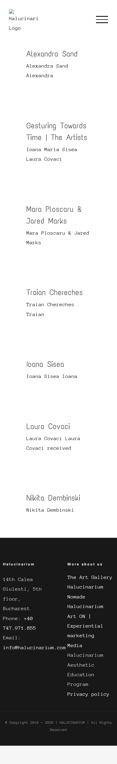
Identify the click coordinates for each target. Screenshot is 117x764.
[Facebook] (69, 555)
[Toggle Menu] (102, 19)
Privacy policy (89, 694)
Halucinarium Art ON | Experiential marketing (86, 621)
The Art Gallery (90, 577)
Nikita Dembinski (53, 498)
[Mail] (99, 555)
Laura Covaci (48, 426)
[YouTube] (89, 555)
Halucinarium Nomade (86, 591)
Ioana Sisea (45, 364)
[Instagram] (79, 555)
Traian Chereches (54, 292)
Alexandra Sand (52, 54)
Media (75, 645)
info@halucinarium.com (34, 647)
